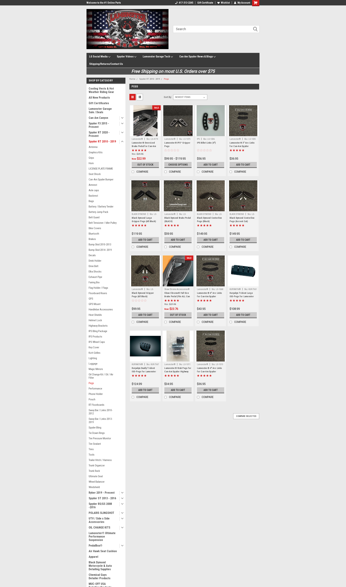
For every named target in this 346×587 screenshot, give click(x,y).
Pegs (91, 383)
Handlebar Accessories (101, 309)
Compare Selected (246, 416)
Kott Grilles (94, 352)
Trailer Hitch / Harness (100, 460)
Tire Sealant (95, 443)
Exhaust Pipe (95, 277)
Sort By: (168, 97)
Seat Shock (95, 174)
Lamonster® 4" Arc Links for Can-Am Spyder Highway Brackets (209, 371)
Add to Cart (210, 164)
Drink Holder (95, 260)
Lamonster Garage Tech (157, 56)
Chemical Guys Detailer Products (99, 576)
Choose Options (178, 164)
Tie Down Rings (97, 433)
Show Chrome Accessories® (177, 289)
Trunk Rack (94, 471)
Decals (92, 255)
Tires (91, 449)
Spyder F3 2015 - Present (99, 125)
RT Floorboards (96, 404)
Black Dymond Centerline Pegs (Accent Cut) (242, 220)
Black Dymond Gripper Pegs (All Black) (143, 295)
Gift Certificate (205, 2)
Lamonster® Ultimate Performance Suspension (102, 536)
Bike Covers (95, 228)
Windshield (94, 487)
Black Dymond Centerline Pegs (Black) (209, 220)
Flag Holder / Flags (98, 287)
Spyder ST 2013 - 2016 (102, 498)
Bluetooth (94, 233)
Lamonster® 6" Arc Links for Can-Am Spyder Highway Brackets (209, 296)
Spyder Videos (125, 56)
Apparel (93, 556)
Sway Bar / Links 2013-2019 (101, 420)
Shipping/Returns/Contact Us (106, 64)
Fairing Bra (94, 282)
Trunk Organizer (97, 465)
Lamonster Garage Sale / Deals (100, 110)
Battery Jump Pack (98, 212)
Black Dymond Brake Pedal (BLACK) (177, 220)
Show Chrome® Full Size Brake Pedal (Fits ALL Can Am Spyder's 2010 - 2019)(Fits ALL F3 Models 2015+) (177, 298)
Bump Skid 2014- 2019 (100, 250)
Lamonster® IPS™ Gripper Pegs (177, 145)
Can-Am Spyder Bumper (101, 179)
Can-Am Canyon (98, 118)
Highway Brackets (98, 325)
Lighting (93, 358)
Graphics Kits (96, 152)
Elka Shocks (95, 271)
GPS (91, 298)
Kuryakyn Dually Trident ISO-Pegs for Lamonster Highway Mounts (144, 371)
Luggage (93, 363)
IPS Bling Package (98, 331)
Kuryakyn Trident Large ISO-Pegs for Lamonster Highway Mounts (242, 296)
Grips (91, 157)
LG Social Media (98, 56)
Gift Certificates (99, 103)
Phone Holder (96, 394)
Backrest (93, 195)
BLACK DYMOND (139, 214)
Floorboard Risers (98, 293)
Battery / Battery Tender (101, 206)
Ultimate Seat (96, 476)
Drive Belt (93, 266)
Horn (91, 163)
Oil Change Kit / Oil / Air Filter (101, 376)
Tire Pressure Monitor (100, 438)
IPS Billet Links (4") (206, 143)
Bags (91, 201)
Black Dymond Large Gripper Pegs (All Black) (144, 220)
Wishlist (225, 2)
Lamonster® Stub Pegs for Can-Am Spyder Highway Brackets (177, 371)
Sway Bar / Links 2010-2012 (101, 412)
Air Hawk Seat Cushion (103, 551)
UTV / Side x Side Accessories (99, 520)
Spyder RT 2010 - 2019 (102, 141)
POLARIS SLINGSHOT (101, 513)
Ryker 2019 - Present (102, 492)
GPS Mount (95, 304)
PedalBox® (95, 545)
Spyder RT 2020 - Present (99, 134)
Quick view (145, 133)
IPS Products (95, 336)
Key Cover (94, 347)
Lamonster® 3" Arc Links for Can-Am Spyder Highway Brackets (242, 146)
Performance (95, 388)
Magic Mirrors (96, 369)
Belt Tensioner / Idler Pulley (103, 222)
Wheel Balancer (97, 481)
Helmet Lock (95, 320)
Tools (91, 454)
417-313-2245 (186, 2)
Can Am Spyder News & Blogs (196, 56)
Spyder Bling (95, 427)
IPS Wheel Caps (97, 342)
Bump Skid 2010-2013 (100, 244)
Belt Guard (94, 217)
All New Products (99, 97)
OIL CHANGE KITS (99, 527)
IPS (198, 139)
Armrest (93, 185)
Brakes (92, 239)
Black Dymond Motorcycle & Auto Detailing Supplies (100, 566)
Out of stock (145, 164)
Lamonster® (137, 139)
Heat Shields (95, 315)
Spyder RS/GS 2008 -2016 (100, 505)
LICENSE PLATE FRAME (101, 168)
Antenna (93, 147)
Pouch (92, 399)
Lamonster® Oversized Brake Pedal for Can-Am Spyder (144, 146)
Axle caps (94, 190)
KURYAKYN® (235, 289)
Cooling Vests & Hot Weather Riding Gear (101, 90)
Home (132, 79)
